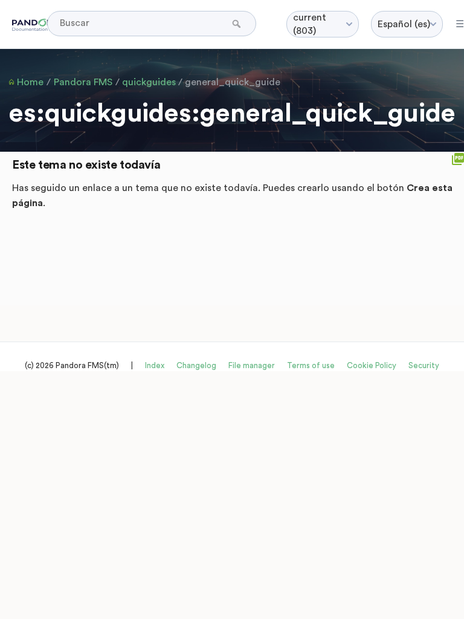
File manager (251, 365)
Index (154, 365)
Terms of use (311, 365)
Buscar (237, 23)
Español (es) (404, 24)
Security (423, 365)
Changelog (196, 365)
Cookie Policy (371, 365)
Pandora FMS (83, 82)
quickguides (149, 82)
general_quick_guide (232, 82)
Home (30, 82)
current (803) (309, 24)
